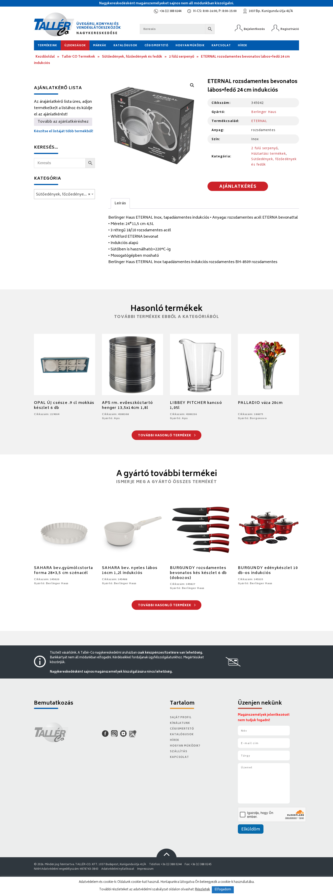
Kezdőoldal (45, 57)
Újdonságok (75, 46)
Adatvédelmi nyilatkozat (117, 869)
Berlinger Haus (263, 112)
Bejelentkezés (254, 29)
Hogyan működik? (185, 746)
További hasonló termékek (165, 435)
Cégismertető (157, 46)
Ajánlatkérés (237, 186)
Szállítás (178, 752)
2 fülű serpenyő (181, 57)
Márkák (99, 46)
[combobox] (64, 194)
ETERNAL (259, 121)
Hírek (242, 46)
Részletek (202, 889)
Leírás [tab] (120, 203)
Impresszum (145, 869)
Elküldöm (250, 829)
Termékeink (47, 46)
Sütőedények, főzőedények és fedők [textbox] (65, 194)
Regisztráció (289, 29)
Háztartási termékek (268, 153)
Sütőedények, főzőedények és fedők (132, 57)
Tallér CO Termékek (78, 57)
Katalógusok (125, 46)
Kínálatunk (180, 723)
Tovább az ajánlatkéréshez (63, 122)
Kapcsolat (221, 46)
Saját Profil (181, 717)
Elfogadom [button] (223, 889)
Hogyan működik (190, 46)
